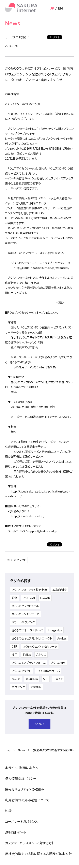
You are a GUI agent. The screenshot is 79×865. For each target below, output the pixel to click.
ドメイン (58, 679)
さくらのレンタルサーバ (25, 614)
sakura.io (32, 679)
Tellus (27, 655)
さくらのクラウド (16, 560)
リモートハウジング (23, 622)
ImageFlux (55, 630)
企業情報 (36, 687)
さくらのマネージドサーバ (27, 630)
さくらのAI (29, 598)
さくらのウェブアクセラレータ (39, 646)
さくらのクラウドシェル (25, 606)
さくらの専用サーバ (48, 671)
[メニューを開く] (72, 8)
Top (8, 750)
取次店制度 (59, 590)
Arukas (62, 638)
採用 (14, 655)
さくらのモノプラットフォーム (29, 663)
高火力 (16, 679)
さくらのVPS (58, 663)
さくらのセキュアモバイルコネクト (32, 638)
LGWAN (45, 598)
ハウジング (18, 687)
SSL (45, 679)
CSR (14, 646)
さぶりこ (41, 655)
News (21, 750)
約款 (14, 598)
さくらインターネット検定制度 (29, 590)
